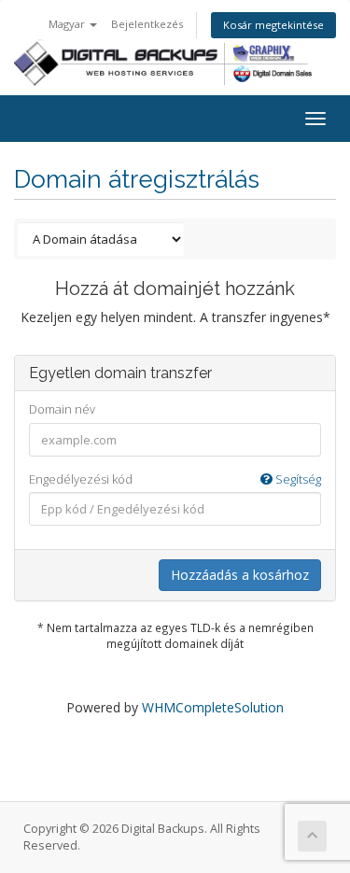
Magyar (68, 24)
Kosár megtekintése (273, 25)
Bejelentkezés (147, 24)
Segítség (297, 479)
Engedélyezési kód (175, 479)
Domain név (62, 409)
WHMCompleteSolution (213, 707)
